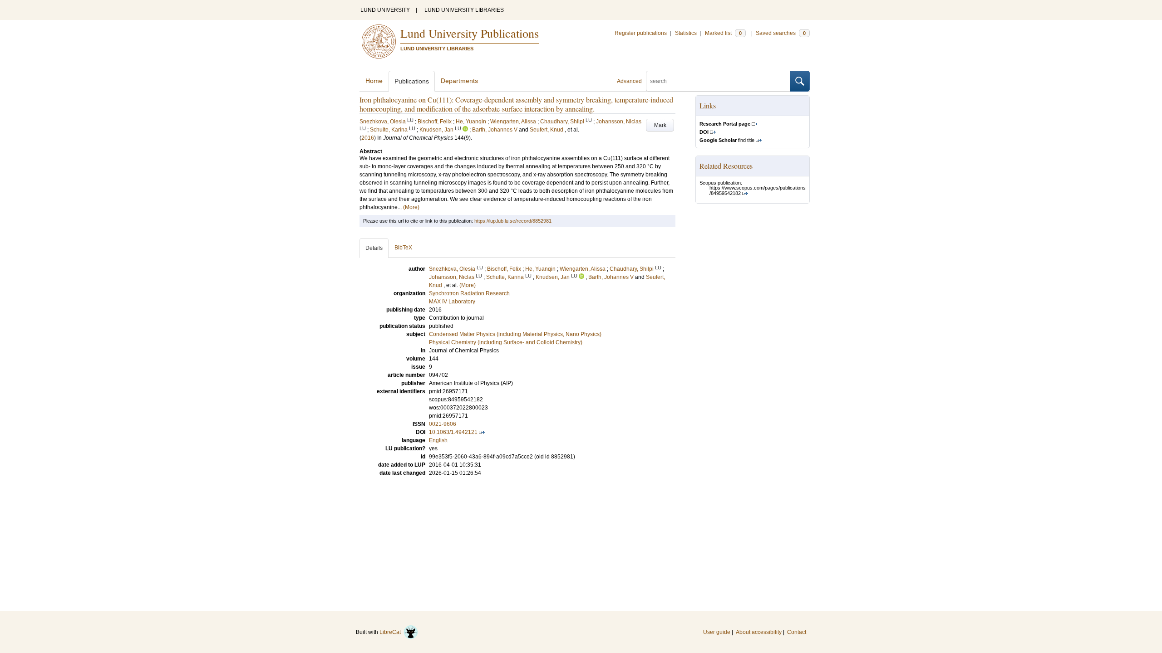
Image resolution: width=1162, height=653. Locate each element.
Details (374, 248)
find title (726, 140)
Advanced (629, 81)
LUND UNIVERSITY (385, 10)
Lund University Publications (469, 33)
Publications (411, 81)
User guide (716, 632)
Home (374, 80)
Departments (459, 80)
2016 (367, 138)
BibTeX (403, 247)
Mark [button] (660, 125)
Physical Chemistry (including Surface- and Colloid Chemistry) (505, 342)
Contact (796, 632)
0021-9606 (442, 424)
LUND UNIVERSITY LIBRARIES (464, 10)
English (438, 440)
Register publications (641, 33)
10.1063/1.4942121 (453, 432)
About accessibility (759, 632)
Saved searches (781, 33)
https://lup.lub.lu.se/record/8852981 (512, 221)
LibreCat (391, 632)
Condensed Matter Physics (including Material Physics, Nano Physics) (515, 334)
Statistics (686, 33)
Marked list (723, 33)
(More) (411, 207)
